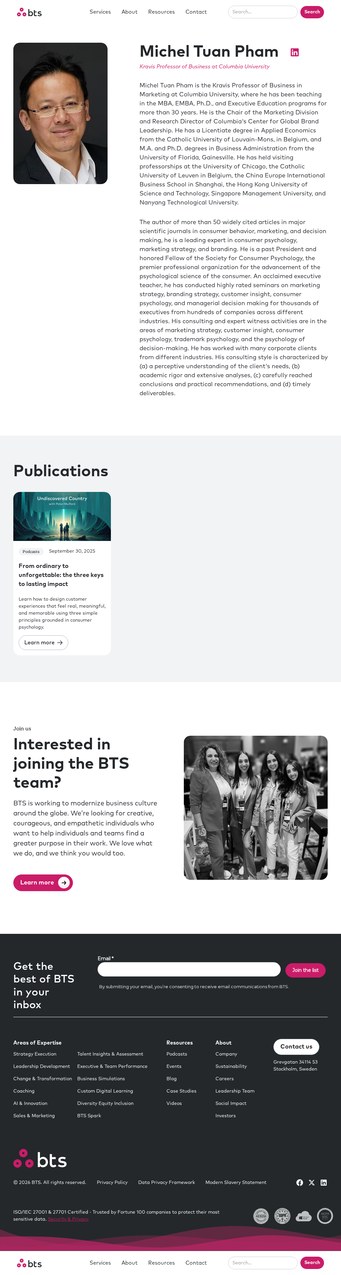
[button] (100, 12)
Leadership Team (234, 1091)
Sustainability (231, 1066)
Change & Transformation (42, 1079)
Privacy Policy (112, 1182)
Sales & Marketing (34, 1116)
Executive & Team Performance (112, 1066)
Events (174, 1066)
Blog (172, 1079)
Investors (225, 1116)
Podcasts (177, 1054)
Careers (224, 1079)
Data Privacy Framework (166, 1182)
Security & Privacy (68, 1219)
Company (226, 1054)
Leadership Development (41, 1066)
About (130, 12)
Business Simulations (101, 1079)
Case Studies (181, 1091)
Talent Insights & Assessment (110, 1054)
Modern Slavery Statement (235, 1182)
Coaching (24, 1091)
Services (100, 12)
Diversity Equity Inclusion (105, 1103)
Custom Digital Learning (105, 1091)
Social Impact (230, 1103)
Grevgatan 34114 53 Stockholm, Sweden (295, 1066)
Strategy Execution (34, 1054)
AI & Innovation (30, 1103)
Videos (174, 1103)
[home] (29, 12)
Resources (161, 12)
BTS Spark (89, 1116)
